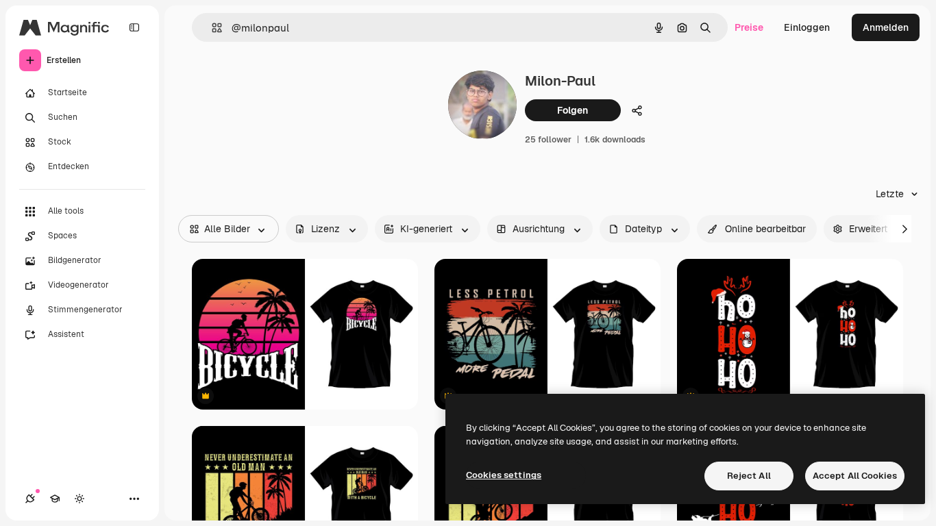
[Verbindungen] (30, 499)
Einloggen (807, 27)
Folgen (572, 110)
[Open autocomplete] (211, 28)
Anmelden (886, 27)
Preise (749, 27)
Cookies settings (503, 475)
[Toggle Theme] (79, 499)
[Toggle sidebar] (134, 27)
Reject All (749, 475)
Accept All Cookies (855, 475)
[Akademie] (55, 499)
